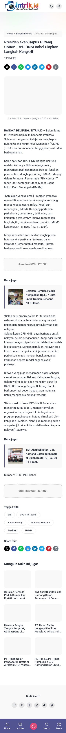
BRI (9, 514)
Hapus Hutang (15, 522)
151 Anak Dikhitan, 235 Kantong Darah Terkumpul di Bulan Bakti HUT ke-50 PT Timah (41, 456)
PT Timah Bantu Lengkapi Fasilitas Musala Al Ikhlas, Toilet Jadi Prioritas (48, 628)
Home (7, 728)
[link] (7, 67)
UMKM (28, 530)
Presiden (12, 530)
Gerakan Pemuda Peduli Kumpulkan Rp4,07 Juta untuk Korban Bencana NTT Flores (40, 297)
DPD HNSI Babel (28, 514)
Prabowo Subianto (40, 522)
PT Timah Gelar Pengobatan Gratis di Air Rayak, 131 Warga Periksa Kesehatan (16, 662)
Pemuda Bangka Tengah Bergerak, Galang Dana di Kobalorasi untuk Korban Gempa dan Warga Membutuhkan (16, 628)
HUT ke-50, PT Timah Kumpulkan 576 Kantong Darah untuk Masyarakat (47, 662)
